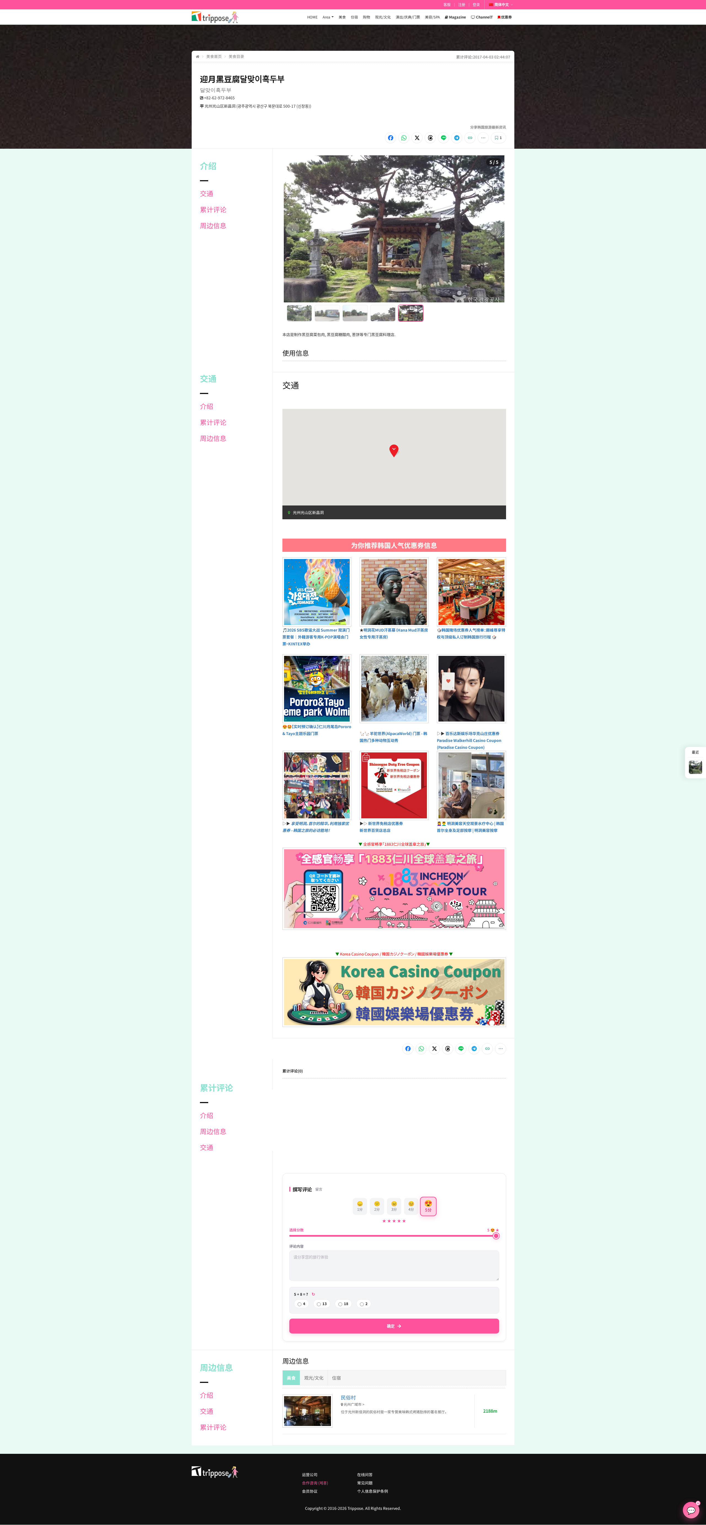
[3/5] (355, 313)
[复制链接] (469, 137)
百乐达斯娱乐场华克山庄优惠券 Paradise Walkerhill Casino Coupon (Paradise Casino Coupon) (469, 740)
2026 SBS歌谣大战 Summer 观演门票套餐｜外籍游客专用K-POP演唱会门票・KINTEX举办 (316, 636)
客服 (447, 4)
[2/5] (327, 313)
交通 (206, 193)
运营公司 (309, 1474)
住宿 (354, 17)
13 (324, 1303)
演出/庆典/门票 (408, 17)
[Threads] (430, 137)
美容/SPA (432, 17)
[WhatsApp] (403, 137)
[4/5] (383, 313)
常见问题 (365, 1483)
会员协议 (309, 1491)
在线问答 (365, 1474)
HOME (312, 17)
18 (346, 1303)
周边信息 (213, 225)
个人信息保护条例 (372, 1491)
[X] (416, 137)
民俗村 (348, 1397)
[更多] (483, 137)
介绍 (206, 406)
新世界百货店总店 (375, 830)
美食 (342, 17)
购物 (366, 17)
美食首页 (214, 56)
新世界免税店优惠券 (385, 823)
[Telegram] (456, 137)
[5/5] (411, 313)
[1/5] (299, 313)
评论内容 (296, 1246)
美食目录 (236, 56)
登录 (476, 4)
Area (326, 17)
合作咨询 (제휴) (315, 1483)
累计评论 (213, 209)
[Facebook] (390, 137)
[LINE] (443, 137)
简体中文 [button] (501, 4)
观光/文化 (383, 17)
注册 (461, 4)
